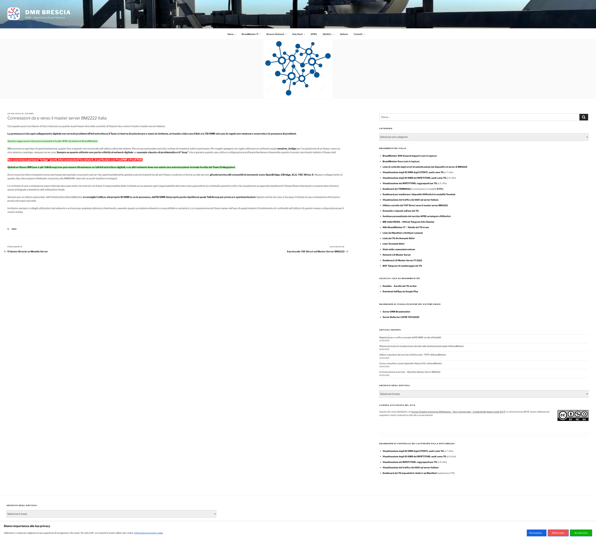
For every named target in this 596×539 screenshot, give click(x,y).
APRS (314, 34)
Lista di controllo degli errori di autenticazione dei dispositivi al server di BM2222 (425, 166)
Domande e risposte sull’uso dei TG (401, 210)
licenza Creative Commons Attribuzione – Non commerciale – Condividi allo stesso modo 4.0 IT (458, 411)
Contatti (358, 34)
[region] (298, 530)
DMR (14, 229)
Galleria (344, 34)
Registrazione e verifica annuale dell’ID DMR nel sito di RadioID (410, 337)
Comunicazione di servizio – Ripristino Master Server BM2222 (409, 372)
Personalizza (535, 533)
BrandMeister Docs (393, 161)
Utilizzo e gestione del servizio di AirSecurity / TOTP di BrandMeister (412, 354)
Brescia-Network (275, 34)
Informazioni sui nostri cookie (148, 533)
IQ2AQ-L (327, 34)
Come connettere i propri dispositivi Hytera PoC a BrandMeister (410, 363)
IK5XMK (29, 113)
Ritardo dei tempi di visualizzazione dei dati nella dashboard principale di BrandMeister (421, 346)
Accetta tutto (581, 533)
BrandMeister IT (250, 34)
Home (231, 34)
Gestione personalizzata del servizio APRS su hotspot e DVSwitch (417, 216)
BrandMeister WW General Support (401, 155)
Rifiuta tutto (558, 533)
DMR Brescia (48, 12)
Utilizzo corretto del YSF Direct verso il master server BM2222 (415, 205)
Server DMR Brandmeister (396, 311)
